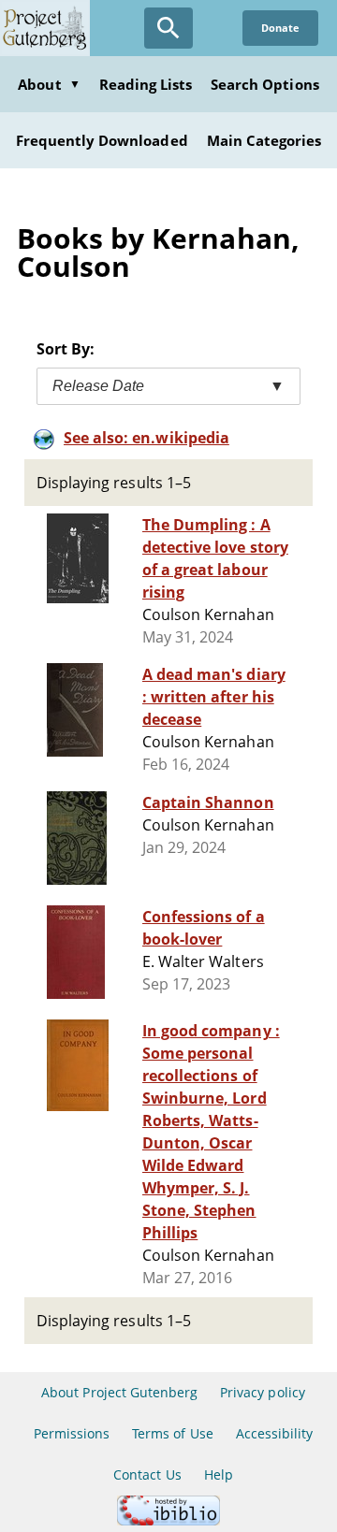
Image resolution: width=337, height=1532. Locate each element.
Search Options (265, 84)
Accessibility (275, 1433)
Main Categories (264, 140)
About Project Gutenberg (119, 1392)
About (49, 84)
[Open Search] (168, 28)
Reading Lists (146, 84)
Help (218, 1474)
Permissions (72, 1433)
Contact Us (147, 1474)
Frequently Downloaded (102, 140)
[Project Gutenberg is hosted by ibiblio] (168, 1520)
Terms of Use (172, 1433)
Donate (280, 28)
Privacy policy (262, 1392)
